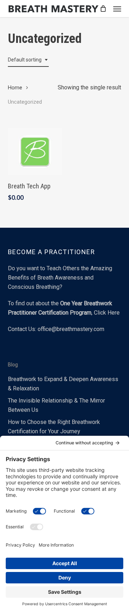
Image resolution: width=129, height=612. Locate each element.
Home (15, 87)
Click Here (107, 312)
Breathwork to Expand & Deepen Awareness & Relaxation (63, 384)
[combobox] (28, 60)
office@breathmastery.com (71, 329)
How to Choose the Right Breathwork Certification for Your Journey (54, 427)
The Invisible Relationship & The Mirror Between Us (56, 405)
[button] (117, 8)
